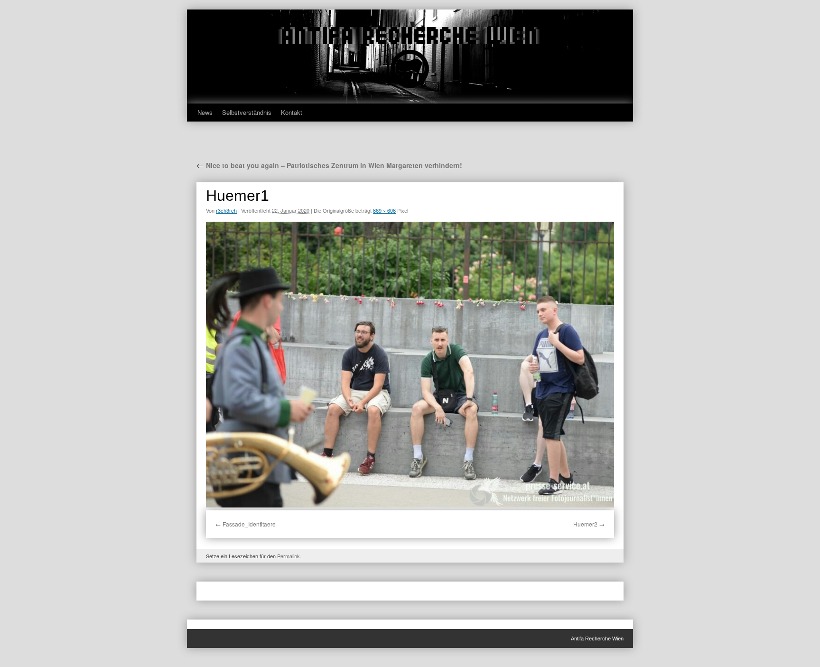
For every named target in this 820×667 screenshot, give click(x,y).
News (205, 112)
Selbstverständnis (246, 112)
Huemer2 (585, 524)
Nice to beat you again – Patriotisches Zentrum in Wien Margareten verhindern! (329, 165)
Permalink (288, 556)
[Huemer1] (410, 364)
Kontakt (291, 112)
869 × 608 (384, 210)
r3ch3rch (226, 210)
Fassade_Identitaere (249, 524)
